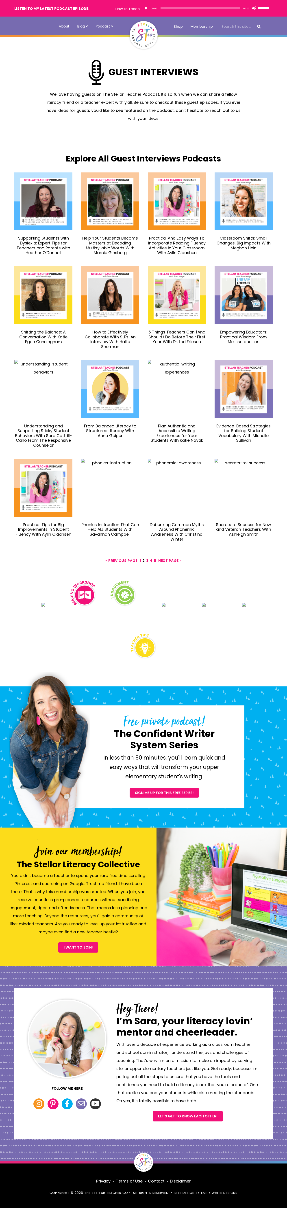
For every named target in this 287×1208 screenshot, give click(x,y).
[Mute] (254, 8)
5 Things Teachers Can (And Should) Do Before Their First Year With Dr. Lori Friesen (176, 336)
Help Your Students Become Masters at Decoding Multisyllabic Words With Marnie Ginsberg (110, 245)
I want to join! (78, 947)
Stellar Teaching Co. (144, 35)
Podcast (103, 26)
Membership (201, 26)
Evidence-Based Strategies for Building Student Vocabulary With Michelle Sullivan (243, 433)
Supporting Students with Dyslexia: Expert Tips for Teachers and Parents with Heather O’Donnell (43, 245)
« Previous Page (121, 561)
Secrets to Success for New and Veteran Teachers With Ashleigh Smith (243, 529)
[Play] (146, 8)
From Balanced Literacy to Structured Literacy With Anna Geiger (110, 430)
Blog (81, 26)
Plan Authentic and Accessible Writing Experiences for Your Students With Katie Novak (177, 433)
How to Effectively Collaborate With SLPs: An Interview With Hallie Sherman (110, 339)
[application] (206, 8)
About (64, 26)
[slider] (264, 8)
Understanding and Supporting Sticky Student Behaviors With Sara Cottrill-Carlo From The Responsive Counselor (43, 435)
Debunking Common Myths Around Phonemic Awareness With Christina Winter (177, 532)
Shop (178, 26)
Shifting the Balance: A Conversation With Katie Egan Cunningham (43, 336)
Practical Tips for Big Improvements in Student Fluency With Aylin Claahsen (43, 529)
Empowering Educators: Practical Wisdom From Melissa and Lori (243, 336)
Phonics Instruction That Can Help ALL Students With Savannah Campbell (110, 529)
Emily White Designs (219, 1193)
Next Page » (170, 561)
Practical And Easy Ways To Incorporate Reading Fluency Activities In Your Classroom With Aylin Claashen (177, 245)
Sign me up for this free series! (164, 792)
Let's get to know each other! (187, 1116)
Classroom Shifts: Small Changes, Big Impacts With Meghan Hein (244, 243)
